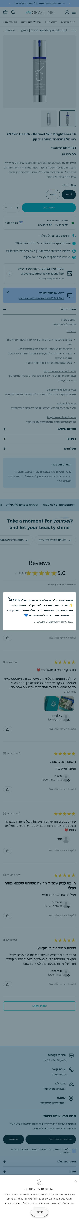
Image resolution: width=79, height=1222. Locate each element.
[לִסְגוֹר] (9, 598)
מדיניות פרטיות (13, 1203)
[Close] (75, 1180)
